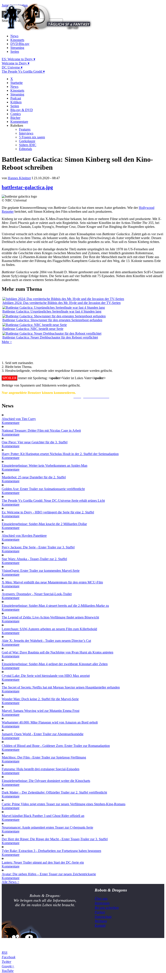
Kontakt (100, 925)
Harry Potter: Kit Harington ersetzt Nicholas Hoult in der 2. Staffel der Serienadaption (60, 454)
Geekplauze (27, 141)
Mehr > (7, 342)
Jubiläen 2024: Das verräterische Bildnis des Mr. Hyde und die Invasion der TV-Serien (61, 303)
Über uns (101, 898)
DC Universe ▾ (12, 67)
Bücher (15, 118)
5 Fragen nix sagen (32, 137)
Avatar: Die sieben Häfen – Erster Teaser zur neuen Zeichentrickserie (49, 874)
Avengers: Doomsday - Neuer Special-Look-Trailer (37, 594)
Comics (15, 114)
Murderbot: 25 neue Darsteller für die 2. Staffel (34, 477)
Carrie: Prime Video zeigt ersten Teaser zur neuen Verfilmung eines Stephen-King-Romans (63, 804)
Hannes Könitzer (19, 178)
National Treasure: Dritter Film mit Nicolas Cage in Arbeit (41, 430)
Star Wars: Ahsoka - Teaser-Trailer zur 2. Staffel (34, 559)
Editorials (25, 149)
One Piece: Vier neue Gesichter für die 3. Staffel (34, 442)
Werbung (101, 921)
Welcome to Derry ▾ (15, 63)
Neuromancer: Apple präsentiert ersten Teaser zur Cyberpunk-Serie (47, 827)
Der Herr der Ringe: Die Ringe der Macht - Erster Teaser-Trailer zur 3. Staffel (55, 839)
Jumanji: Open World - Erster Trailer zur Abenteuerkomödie (42, 734)
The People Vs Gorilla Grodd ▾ (23, 71)
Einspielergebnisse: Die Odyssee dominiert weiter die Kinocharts (46, 781)
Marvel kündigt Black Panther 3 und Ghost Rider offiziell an (43, 816)
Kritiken (16, 102)
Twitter (6, 961)
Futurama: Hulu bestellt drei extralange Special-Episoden (40, 769)
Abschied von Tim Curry (19, 419)
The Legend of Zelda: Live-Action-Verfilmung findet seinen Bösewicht (50, 617)
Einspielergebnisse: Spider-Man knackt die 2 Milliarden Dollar (44, 524)
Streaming (17, 48)
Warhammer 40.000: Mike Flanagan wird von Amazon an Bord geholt (50, 722)
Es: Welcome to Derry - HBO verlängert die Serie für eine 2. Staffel (48, 512)
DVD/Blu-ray (19, 44)
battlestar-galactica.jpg (27, 187)
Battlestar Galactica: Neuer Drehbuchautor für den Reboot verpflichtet (50, 337)
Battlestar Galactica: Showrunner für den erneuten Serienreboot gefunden (52, 320)
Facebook (8, 957)
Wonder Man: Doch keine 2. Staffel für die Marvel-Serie (40, 699)
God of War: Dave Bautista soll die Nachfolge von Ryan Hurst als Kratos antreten (57, 652)
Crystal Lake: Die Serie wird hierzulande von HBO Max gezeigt (46, 675)
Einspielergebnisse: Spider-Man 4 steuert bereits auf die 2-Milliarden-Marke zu (55, 605)
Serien (14, 51)
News (14, 36)
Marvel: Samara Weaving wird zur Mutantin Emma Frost (40, 711)
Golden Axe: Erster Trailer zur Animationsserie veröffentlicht (43, 489)
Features (24, 129)
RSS (4, 952)
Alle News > (10, 882)
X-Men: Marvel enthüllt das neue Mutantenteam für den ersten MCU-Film (52, 582)
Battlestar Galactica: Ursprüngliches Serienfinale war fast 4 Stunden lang (51, 311)
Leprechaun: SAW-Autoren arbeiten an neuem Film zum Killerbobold (49, 629)
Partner (100, 912)
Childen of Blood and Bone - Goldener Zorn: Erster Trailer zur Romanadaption (56, 746)
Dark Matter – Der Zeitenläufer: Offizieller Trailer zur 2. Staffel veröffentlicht (54, 792)
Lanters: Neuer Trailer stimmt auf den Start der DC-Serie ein (43, 862)
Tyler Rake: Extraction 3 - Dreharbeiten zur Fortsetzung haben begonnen (51, 851)
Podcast (15, 98)
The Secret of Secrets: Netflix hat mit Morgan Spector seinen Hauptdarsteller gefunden (61, 687)
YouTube (8, 971)
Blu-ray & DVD (21, 110)
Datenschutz (103, 917)
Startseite (16, 83)
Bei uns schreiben (107, 907)
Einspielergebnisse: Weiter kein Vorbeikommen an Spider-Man (44, 465)
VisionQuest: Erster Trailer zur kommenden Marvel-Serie (41, 570)
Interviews (26, 133)
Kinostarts (17, 40)
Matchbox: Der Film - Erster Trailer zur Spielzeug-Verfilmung (44, 757)
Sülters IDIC (27, 145)
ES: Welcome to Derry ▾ (18, 59)
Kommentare (19, 121)
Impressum (102, 903)
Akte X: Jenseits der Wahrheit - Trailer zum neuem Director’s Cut (46, 640)
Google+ (8, 966)
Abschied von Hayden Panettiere (24, 535)
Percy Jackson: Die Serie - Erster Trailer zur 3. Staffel (38, 547)
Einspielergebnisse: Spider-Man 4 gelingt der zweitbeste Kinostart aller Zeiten (55, 664)
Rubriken (16, 125)
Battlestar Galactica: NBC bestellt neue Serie (32, 329)
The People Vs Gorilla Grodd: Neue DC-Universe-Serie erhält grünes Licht (53, 500)
